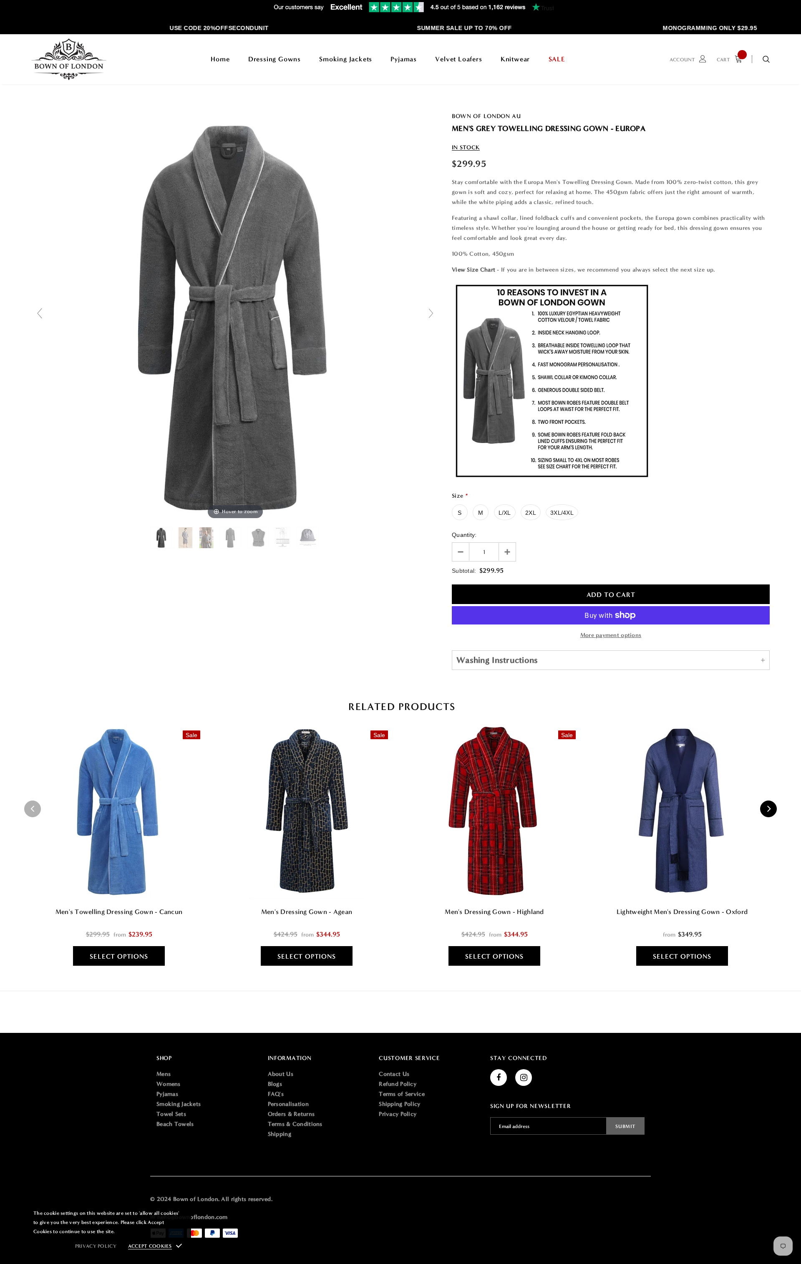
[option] (200, 28)
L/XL (505, 512)
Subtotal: (464, 570)
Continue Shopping (711, 143)
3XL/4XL (562, 512)
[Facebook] (498, 1077)
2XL (530, 512)
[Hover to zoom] (235, 316)
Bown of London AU (486, 116)
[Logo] (68, 59)
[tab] (400, 707)
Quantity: (464, 534)
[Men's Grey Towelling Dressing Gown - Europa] (162, 537)
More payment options (611, 635)
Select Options (119, 956)
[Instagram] (523, 1077)
